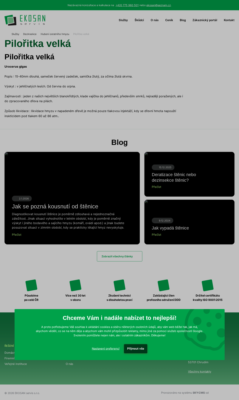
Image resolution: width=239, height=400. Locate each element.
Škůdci (139, 20)
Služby (123, 20)
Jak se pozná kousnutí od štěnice (55, 206)
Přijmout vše (135, 348)
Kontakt (229, 20)
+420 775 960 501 (127, 5)
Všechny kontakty (199, 371)
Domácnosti (12, 352)
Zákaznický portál (205, 20)
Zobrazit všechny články (117, 256)
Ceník (169, 20)
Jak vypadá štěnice (170, 228)
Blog (183, 20)
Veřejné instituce (15, 364)
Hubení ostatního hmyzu (55, 33)
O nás (155, 20)
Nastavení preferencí (106, 348)
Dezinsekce (30, 33)
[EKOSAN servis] (24, 20)
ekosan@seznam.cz (158, 5)
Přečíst (16, 234)
